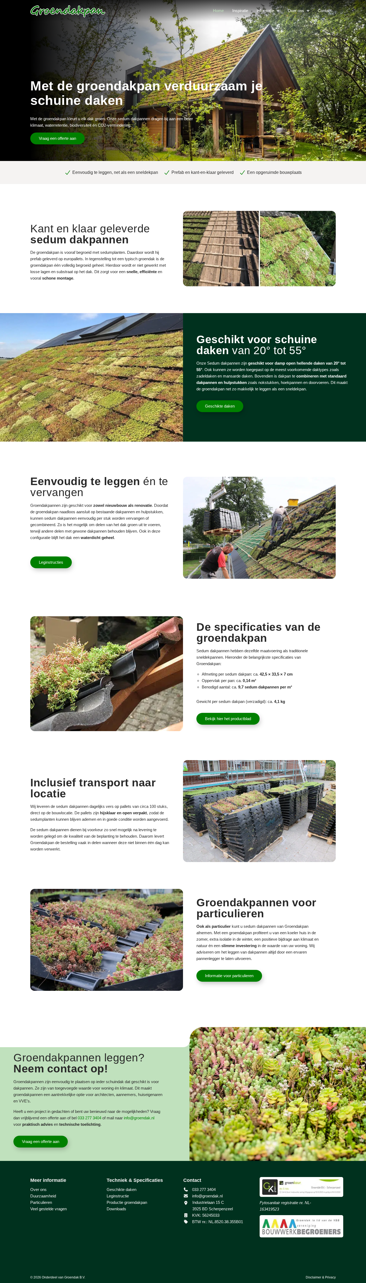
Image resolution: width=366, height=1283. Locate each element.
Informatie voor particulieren (229, 975)
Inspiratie (240, 10)
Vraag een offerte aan (57, 138)
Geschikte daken (220, 406)
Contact (324, 10)
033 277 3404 (203, 1189)
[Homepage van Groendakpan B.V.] (67, 11)
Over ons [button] (296, 10)
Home (218, 10)
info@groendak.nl (207, 1196)
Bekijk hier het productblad (228, 718)
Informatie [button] (265, 10)
